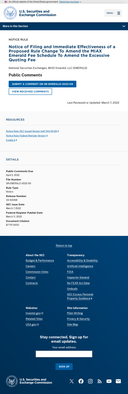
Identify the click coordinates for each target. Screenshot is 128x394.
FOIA (70, 271)
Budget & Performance (40, 260)
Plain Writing (75, 313)
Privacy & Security (78, 318)
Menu (110, 13)
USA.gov (31, 324)
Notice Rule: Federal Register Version (26, 135)
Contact (31, 277)
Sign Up (64, 366)
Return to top (64, 245)
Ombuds (72, 288)
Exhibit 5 (10, 140)
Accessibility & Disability (82, 260)
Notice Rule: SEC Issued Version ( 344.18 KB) (31, 131)
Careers (30, 266)
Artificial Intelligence (80, 266)
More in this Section (15, 26)
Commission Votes (37, 271)
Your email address (64, 347)
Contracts (32, 283)
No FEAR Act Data (78, 283)
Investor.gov (33, 313)
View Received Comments (30, 91)
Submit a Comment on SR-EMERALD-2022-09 (42, 84)
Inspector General (78, 277)
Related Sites (34, 318)
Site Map (72, 324)
